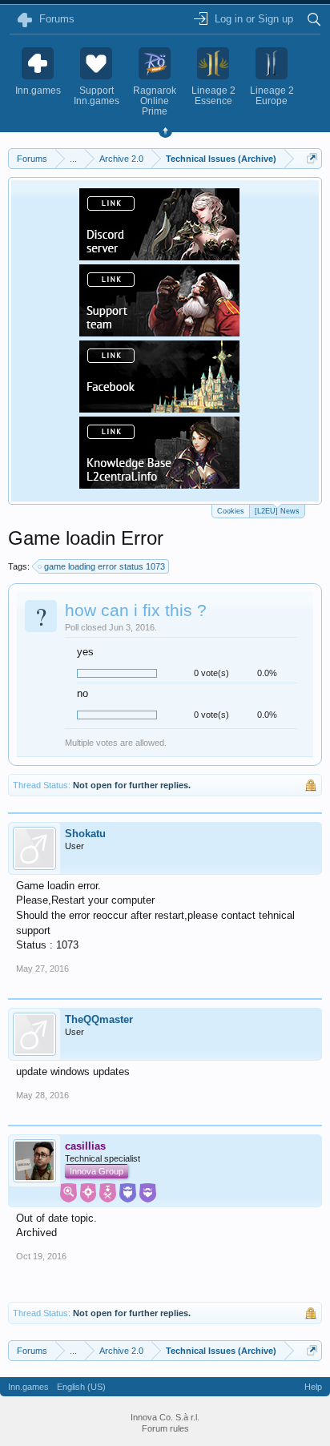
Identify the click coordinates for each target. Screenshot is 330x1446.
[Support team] (159, 332)
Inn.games (28, 1387)
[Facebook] (159, 408)
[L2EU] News (277, 511)
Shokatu (85, 834)
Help (313, 1387)
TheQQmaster (99, 1019)
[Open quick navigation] (312, 158)
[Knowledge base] (159, 484)
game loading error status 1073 (104, 566)
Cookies (230, 511)
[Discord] (159, 256)
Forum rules (165, 1428)
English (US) (81, 1387)
